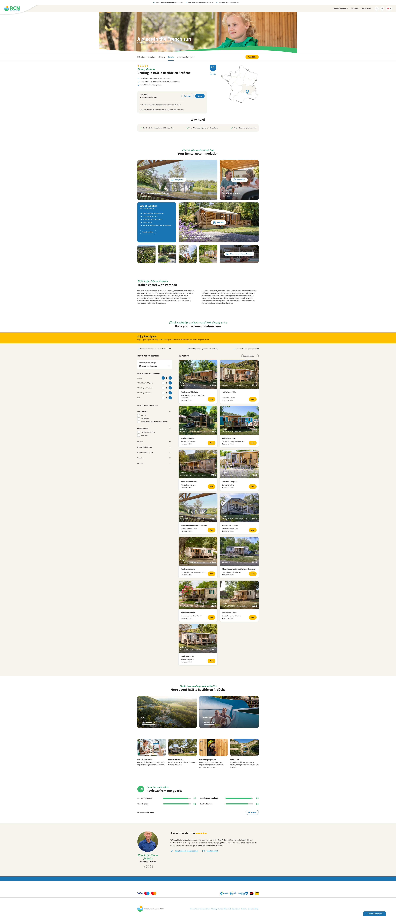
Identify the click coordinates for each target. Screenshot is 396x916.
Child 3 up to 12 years (144, 388)
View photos (179, 180)
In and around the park (186, 58)
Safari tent (144, 435)
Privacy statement (224, 909)
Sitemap (214, 909)
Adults (139, 378)
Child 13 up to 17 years (145, 383)
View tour (220, 222)
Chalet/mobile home (148, 432)
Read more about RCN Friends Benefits (151, 758)
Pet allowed (145, 419)
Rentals (171, 57)
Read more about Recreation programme (213, 758)
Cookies (244, 909)
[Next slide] (215, 374)
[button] (146, 254)
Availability (252, 57)
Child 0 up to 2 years (144, 393)
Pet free (143, 415)
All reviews (252, 812)
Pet (138, 398)
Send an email (212, 851)
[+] (170, 378)
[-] (163, 378)
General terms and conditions (200, 909)
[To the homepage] (12, 8)
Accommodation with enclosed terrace (154, 422)
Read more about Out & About (244, 758)
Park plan (187, 96)
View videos (241, 180)
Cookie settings (253, 909)
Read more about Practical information (182, 758)
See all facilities (147, 232)
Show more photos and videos (241, 254)
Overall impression (144, 798)
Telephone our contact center (186, 851)
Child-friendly (142, 804)
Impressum (236, 909)
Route (200, 96)
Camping (162, 57)
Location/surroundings (209, 798)
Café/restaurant (206, 804)
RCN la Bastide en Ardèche (146, 57)
